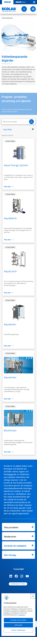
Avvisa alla (18, 625)
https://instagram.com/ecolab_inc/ (22, 576)
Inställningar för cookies (18, 584)
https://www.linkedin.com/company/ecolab (11, 576)
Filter (7, 129)
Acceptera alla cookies (18, 620)
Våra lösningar (7, 18)
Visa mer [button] (7, 187)
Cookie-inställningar (18, 630)
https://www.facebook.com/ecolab (16, 576)
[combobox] (15, 121)
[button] (24, 9)
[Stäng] (33, 596)
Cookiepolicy (21, 615)
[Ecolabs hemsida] (8, 9)
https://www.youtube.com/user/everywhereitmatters (27, 576)
